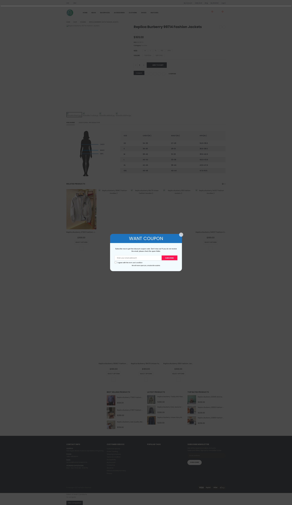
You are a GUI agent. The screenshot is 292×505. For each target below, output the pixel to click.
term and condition (135, 262)
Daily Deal (198, 3)
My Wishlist (215, 3)
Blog (206, 3)
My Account (188, 3)
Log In (223, 3)
